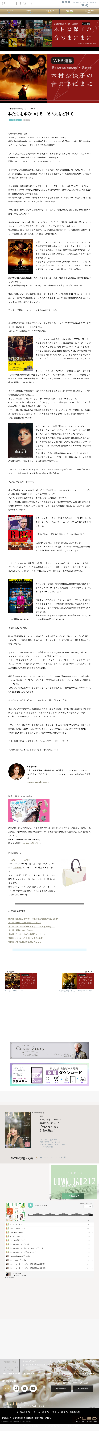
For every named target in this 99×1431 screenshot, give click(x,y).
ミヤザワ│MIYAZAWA (86, 1361)
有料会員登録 (83, 1388)
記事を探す (90, 11)
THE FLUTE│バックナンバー (50, 1142)
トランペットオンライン (41, 1412)
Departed (17, 867)
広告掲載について (19, 1418)
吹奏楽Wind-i (75, 1412)
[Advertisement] (49, 1020)
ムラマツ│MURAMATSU (57, 1361)
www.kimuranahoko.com (38, 782)
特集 (50, 1374)
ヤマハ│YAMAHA (29, 1361)
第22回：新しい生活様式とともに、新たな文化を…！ (31, 926)
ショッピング (49, 11)
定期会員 (69, 11)
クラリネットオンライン (59, 1412)
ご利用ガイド (6, 1418)
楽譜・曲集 (66, 1374)
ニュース (10, 11)
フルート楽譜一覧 (46, 1147)
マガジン (29, 11)
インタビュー (29, 1374)
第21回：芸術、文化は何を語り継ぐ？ (24, 923)
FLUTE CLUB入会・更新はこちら (52, 1144)
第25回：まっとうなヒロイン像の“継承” (25, 938)
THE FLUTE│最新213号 (48, 1140)
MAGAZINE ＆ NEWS (11, 1374)
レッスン (41, 1374)
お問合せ (48, 1418)
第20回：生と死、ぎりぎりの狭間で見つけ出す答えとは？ (33, 919)
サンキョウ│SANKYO (31, 1365)
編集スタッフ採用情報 (35, 1418)
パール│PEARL (64, 1365)
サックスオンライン (24, 1412)
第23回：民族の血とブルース (21, 930)
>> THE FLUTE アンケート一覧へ (54, 1157)
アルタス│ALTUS (48, 1365)
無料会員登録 (61, 1388)
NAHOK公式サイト (30, 843)
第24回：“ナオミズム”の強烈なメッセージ (26, 934)
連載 (57, 1374)
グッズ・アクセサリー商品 (85, 1374)
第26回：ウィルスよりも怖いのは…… (24, 942)
